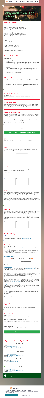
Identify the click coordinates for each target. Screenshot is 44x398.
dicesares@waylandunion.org (12, 346)
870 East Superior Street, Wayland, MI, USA (15, 347)
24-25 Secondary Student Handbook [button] (22, 332)
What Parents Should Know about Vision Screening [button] (22, 132)
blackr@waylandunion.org (26, 238)
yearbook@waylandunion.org (22, 247)
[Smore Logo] (9, 1)
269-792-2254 (9, 348)
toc (3, 5)
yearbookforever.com (8, 267)
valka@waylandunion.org (11, 369)
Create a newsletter (12, 395)
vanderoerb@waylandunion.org (12, 361)
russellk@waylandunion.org (11, 354)
